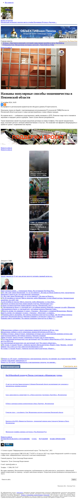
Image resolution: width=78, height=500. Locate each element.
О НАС (34, 439)
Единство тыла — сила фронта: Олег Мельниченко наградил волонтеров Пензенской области (34, 412)
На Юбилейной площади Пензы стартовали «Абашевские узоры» (34, 375)
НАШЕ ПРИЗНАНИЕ (57, 439)
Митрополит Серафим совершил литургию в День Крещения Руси (26, 432)
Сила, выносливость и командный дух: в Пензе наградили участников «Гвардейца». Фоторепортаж (36, 395)
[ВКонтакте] (2, 104)
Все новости (9, 2)
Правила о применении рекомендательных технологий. (35, 495)
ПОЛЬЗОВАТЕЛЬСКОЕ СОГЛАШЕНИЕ (15, 439)
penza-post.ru (20, 492)
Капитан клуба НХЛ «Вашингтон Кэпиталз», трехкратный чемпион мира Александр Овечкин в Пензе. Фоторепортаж (37, 422)
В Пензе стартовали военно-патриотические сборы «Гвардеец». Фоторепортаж (30, 403)
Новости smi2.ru (6, 47)
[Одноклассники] (5, 104)
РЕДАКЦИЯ (43, 439)
